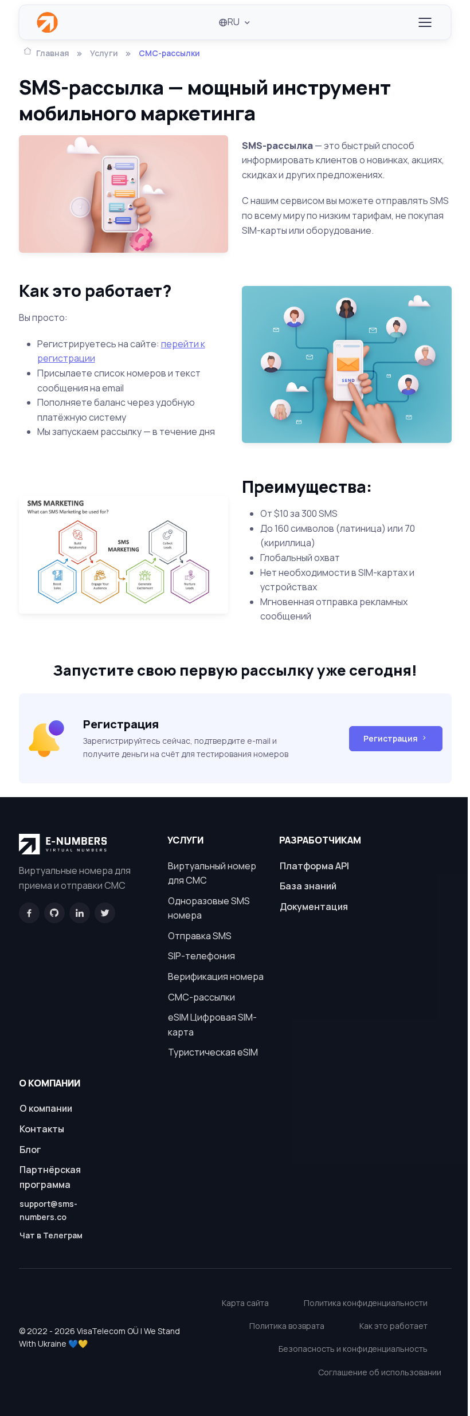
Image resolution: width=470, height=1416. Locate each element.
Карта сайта (245, 1302)
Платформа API (314, 866)
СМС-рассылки (201, 997)
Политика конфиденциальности (366, 1302)
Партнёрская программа (50, 1177)
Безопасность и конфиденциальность (353, 1348)
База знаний (308, 886)
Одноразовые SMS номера (209, 908)
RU (234, 21)
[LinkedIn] (79, 913)
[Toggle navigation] (424, 22)
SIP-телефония (201, 956)
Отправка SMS (200, 935)
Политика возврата (286, 1325)
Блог (30, 1149)
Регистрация (390, 738)
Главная (52, 53)
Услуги (104, 53)
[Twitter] (105, 913)
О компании (45, 1108)
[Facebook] (29, 913)
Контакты (41, 1129)
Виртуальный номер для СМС (212, 873)
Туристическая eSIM (213, 1052)
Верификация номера (216, 976)
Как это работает (393, 1325)
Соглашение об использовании (379, 1372)
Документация (314, 906)
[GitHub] (54, 913)
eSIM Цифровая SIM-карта (212, 1024)
